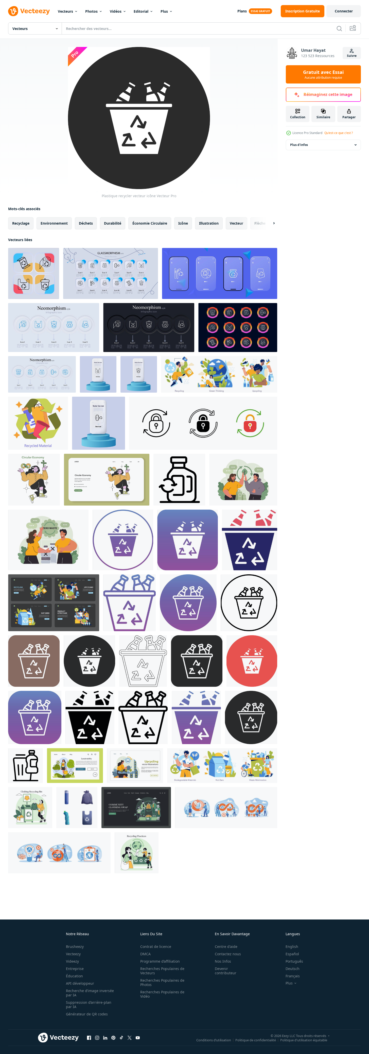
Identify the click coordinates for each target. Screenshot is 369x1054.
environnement (54, 223)
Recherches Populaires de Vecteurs (162, 970)
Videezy (72, 961)
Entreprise (75, 968)
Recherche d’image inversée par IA (90, 992)
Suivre (352, 56)
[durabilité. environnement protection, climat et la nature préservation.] (243, 480)
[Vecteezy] (29, 11)
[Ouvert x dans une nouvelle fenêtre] (130, 1037)
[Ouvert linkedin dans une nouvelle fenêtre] (105, 1037)
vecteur (236, 223)
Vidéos (115, 11)
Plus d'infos (299, 145)
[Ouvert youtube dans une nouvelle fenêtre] (138, 1037)
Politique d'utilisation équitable (303, 1040)
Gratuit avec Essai (323, 74)
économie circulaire (149, 223)
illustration (209, 223)
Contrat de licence (155, 946)
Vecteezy (73, 953)
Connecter (344, 11)
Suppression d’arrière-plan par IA (88, 1004)
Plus (164, 11)
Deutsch (293, 968)
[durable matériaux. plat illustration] (38, 423)
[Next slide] (269, 223)
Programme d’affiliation (160, 961)
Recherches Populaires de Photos (162, 982)
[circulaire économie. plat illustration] (219, 374)
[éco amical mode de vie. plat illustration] (137, 852)
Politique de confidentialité (255, 1040)
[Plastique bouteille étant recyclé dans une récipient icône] (25, 765)
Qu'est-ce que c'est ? (338, 133)
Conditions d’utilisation (213, 1040)
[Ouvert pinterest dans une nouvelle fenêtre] (113, 1037)
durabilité (112, 223)
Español (292, 953)
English (292, 946)
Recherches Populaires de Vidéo (162, 994)
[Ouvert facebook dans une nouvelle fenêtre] (89, 1037)
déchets (86, 223)
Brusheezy (75, 946)
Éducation (74, 976)
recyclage (20, 223)
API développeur (80, 983)
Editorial (141, 11)
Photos (91, 11)
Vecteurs (65, 11)
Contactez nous (228, 953)
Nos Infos (223, 961)
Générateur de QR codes (87, 1014)
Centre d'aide (226, 946)
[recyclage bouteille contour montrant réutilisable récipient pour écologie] (179, 480)
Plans (242, 11)
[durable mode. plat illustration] (30, 807)
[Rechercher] (339, 28)
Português (294, 961)
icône (183, 223)
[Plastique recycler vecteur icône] (123, 540)
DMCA (145, 953)
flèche (260, 223)
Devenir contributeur (225, 970)
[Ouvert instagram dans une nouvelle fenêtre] (97, 1037)
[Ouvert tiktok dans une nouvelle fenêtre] (121, 1037)
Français (293, 976)
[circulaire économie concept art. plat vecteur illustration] (34, 480)
